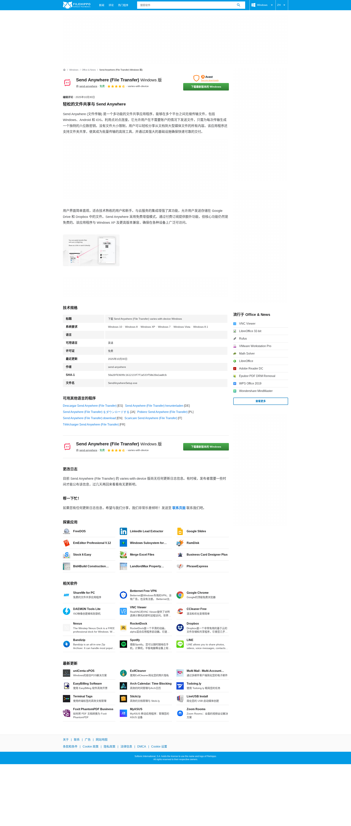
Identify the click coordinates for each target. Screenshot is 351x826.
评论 (111, 5)
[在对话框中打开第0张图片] (91, 250)
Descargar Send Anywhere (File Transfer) (90, 405)
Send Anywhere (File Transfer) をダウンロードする (96, 411)
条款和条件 (70, 746)
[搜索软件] (238, 5)
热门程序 (123, 5)
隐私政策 (109, 746)
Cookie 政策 (91, 746)
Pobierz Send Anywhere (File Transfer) (162, 411)
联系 (77, 739)
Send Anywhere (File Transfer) (119, 79)
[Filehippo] (76, 5)
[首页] (64, 70)
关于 (66, 739)
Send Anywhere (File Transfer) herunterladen (154, 405)
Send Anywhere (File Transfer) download (89, 418)
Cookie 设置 (159, 746)
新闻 (101, 5)
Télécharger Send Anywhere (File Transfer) (91, 424)
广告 (88, 739)
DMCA (141, 746)
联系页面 (179, 508)
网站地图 (101, 739)
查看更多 (261, 401)
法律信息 (126, 746)
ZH (279, 4)
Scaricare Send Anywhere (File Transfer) (150, 418)
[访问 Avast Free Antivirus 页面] (206, 78)
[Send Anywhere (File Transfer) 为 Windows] (67, 82)
